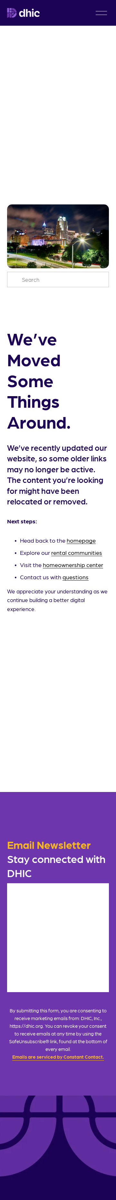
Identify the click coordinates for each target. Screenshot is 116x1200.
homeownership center (73, 564)
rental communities (76, 552)
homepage (81, 540)
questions (76, 577)
